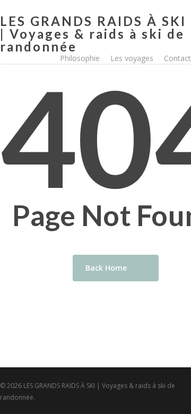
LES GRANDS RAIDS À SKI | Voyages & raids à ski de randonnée (93, 34)
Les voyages (131, 58)
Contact (177, 58)
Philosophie (80, 58)
